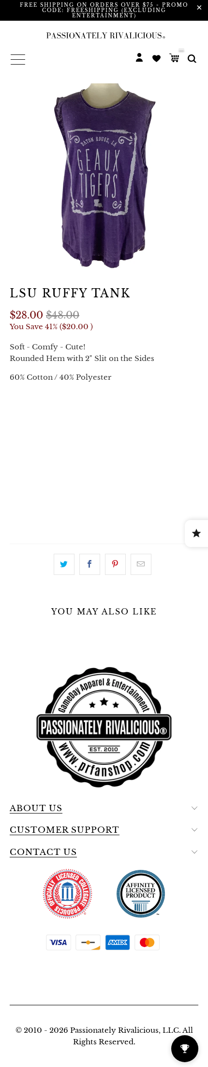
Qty (18, 442)
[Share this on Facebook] (89, 564)
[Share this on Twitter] (64, 564)
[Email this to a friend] (141, 564)
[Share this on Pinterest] (115, 564)
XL (93, 415)
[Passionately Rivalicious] (104, 35)
